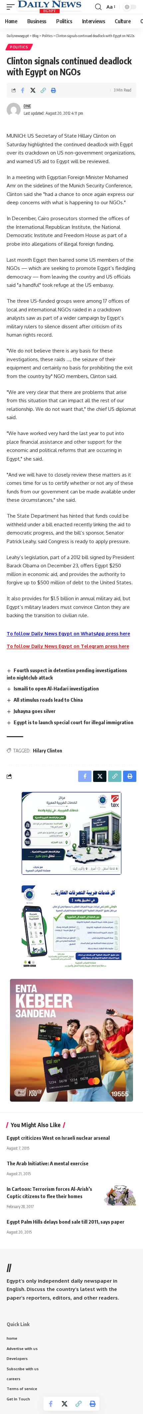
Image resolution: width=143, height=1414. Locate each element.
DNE (27, 105)
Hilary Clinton (47, 750)
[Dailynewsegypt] (49, 7)
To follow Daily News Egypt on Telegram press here (68, 646)
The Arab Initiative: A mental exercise (47, 1163)
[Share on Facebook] (22, 90)
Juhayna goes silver (35, 711)
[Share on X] (33, 90)
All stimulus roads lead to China (48, 700)
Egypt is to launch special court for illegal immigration (73, 722)
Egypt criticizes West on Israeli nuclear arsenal (58, 1138)
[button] (12, 7)
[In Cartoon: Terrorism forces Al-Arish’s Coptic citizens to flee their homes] (119, 1195)
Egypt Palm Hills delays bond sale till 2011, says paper (65, 1222)
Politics (19, 47)
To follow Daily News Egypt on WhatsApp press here (68, 633)
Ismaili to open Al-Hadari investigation (56, 688)
